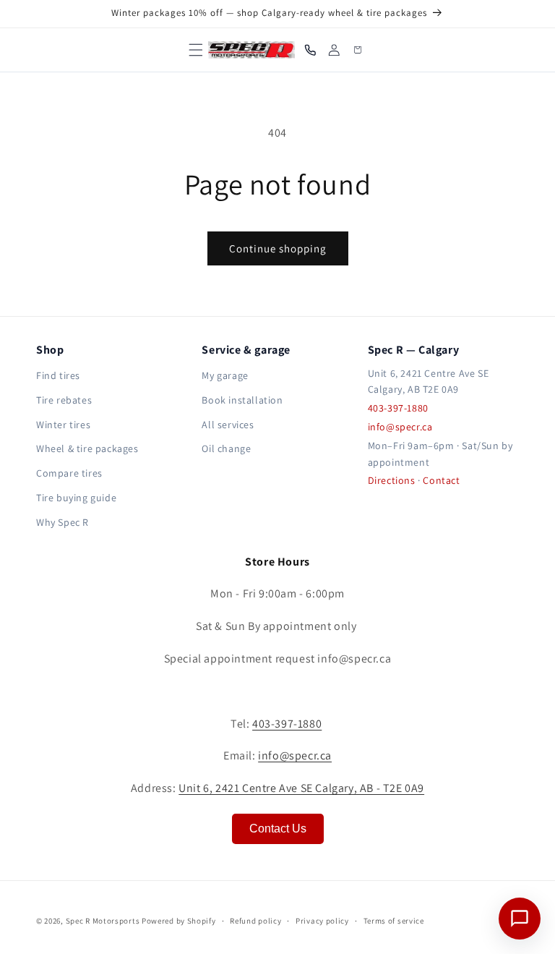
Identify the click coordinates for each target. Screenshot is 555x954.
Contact (441, 480)
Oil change (226, 448)
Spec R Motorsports (103, 921)
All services (228, 424)
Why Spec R (62, 522)
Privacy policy (322, 921)
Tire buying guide (76, 497)
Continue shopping (278, 248)
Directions (392, 480)
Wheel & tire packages (87, 448)
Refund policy (255, 921)
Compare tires (69, 473)
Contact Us (277, 828)
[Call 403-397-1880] (310, 50)
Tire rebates (64, 399)
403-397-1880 (398, 407)
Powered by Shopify (179, 921)
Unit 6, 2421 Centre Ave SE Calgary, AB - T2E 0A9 (301, 788)
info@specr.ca (400, 426)
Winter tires (63, 424)
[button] (196, 50)
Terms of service (393, 921)
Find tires (58, 375)
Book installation (242, 399)
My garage (225, 375)
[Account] (334, 50)
